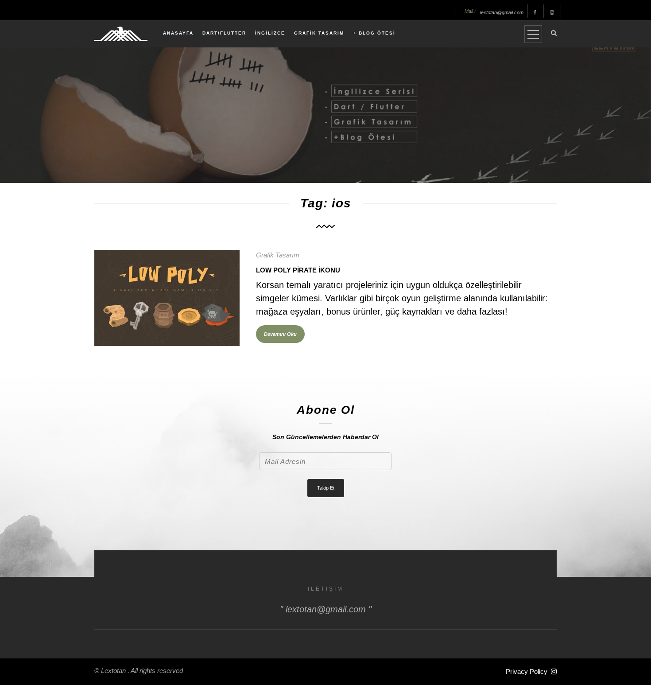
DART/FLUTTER (224, 33)
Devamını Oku (280, 334)
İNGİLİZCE (270, 33)
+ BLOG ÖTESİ (374, 33)
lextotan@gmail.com (501, 12)
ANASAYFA (178, 33)
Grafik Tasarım (277, 255)
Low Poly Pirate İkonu (298, 270)
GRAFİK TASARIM (319, 33)
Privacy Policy (526, 671)
